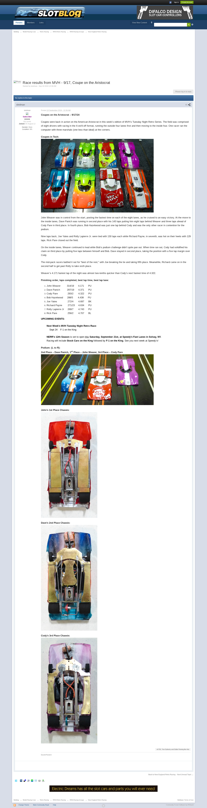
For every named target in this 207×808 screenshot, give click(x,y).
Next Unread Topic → (185, 775)
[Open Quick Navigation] (152, 23)
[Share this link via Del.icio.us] (25, 781)
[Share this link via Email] (36, 781)
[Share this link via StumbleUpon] (32, 781)
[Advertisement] (44, 56)
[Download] (43, 781)
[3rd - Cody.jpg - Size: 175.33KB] (69, 690)
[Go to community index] (50, 12)
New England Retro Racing (97, 800)
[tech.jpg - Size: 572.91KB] (97, 175)
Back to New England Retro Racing (161, 775)
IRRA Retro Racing (59, 800)
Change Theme (23, 805)
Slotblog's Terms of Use (185, 800)
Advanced (192, 24)
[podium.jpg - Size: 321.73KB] (97, 379)
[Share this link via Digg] (21, 781)
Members (31, 23)
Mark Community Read (41, 805)
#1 (186, 105)
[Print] (39, 781)
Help (54, 805)
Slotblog (16, 800)
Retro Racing (44, 800)
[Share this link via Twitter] (16, 781)
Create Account (187, 2)
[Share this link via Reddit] (28, 781)
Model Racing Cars (29, 800)
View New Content (139, 23)
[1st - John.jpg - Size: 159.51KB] (69, 465)
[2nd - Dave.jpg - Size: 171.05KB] (69, 577)
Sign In (176, 2)
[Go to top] (103, 805)
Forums (19, 23)
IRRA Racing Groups (77, 800)
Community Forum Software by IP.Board (179, 805)
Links (41, 23)
